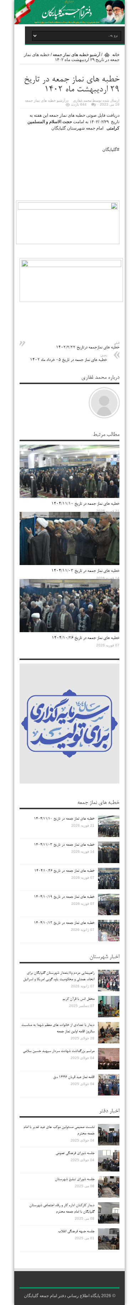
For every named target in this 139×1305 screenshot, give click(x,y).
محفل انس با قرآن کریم (78, 999)
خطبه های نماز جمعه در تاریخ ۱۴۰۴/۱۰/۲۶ (85, 638)
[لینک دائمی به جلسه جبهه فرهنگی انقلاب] (108, 1248)
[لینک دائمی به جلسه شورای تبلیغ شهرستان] (108, 1196)
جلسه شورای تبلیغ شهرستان (74, 1179)
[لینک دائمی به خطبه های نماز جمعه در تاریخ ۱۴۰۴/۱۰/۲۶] (69, 630)
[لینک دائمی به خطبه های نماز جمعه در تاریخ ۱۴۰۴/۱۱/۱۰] (69, 496)
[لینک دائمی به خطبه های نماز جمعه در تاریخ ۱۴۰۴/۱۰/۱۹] (108, 913)
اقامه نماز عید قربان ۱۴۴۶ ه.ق (73, 1077)
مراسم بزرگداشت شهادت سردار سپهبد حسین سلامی (58, 1051)
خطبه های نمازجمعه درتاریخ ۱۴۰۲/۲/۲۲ (87, 345)
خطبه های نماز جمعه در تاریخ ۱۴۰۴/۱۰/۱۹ (64, 897)
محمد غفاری (82, 100)
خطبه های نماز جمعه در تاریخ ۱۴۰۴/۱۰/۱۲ (64, 923)
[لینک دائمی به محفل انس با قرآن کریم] (108, 1015)
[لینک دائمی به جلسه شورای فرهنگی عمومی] (108, 1170)
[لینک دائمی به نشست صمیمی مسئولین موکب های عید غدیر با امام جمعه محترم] (108, 1144)
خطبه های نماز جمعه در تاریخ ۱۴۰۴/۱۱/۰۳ (85, 571)
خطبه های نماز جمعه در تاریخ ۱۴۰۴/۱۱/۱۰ (85, 504)
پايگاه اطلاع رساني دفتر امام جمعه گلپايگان (62, 1295)
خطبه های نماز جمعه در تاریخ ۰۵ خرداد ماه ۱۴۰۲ (68, 358)
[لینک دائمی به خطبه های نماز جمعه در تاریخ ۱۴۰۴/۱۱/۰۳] (69, 563)
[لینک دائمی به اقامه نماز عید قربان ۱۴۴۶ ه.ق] (108, 1094)
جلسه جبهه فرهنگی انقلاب (76, 1231)
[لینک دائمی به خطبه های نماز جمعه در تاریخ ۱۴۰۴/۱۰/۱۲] (108, 939)
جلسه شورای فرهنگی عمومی (75, 1153)
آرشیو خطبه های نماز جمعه (76, 54)
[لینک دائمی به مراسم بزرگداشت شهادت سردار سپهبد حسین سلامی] (108, 1067)
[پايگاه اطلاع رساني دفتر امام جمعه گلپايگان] (69, 23)
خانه (115, 54)
